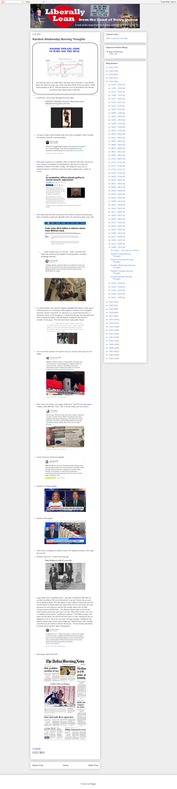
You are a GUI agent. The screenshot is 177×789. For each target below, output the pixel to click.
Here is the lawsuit (62, 626)
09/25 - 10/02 (117, 131)
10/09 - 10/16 (117, 124)
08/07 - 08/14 (117, 155)
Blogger (93, 784)
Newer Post (37, 765)
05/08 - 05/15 (117, 201)
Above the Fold (51, 654)
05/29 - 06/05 (117, 191)
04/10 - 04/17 (117, 215)
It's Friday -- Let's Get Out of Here (125, 250)
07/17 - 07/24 (117, 166)
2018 (111, 312)
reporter (61, 457)
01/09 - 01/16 (117, 294)
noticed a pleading (67, 308)
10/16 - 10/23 (117, 120)
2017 (111, 316)
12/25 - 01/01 (117, 85)
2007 (111, 351)
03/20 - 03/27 (117, 226)
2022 (111, 81)
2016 (111, 319)
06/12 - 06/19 (117, 184)
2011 (111, 337)
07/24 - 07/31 (117, 162)
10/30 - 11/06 (117, 113)
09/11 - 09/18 (117, 138)
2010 (111, 341)
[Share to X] (38, 752)
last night (70, 98)
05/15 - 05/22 (117, 198)
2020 (111, 305)
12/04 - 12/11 (117, 95)
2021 (111, 302)
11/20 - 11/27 (116, 102)
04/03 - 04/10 (117, 219)
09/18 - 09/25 (117, 134)
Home (66, 765)
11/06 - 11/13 (116, 109)
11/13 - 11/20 (116, 106)
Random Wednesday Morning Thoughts (58, 39)
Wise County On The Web (117, 38)
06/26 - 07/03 (117, 176)
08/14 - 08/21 (117, 152)
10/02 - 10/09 (117, 127)
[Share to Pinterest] (43, 752)
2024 (111, 74)
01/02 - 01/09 (117, 297)
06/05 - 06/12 (117, 187)
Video (72, 252)
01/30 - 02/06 (117, 283)
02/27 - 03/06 (117, 237)
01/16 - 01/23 (117, 290)
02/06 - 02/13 (117, 247)
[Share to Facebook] (41, 752)
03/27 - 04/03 (117, 222)
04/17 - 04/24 (117, 212)
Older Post (93, 765)
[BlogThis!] (36, 752)
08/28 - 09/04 (117, 145)
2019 (111, 309)
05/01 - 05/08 (117, 205)
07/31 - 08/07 (117, 159)
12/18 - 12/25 (117, 88)
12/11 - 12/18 (117, 92)
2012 (111, 334)
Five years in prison (44, 162)
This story (40, 215)
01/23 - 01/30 (117, 287)
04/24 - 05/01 (117, 208)
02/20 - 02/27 (117, 240)
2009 (111, 344)
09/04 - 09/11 (117, 141)
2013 (111, 330)
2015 (111, 323)
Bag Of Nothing (116, 52)
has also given (86, 404)
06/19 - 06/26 (117, 180)
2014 (111, 327)
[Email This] (33, 752)
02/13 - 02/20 (117, 244)
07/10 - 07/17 (117, 169)
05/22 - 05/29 (117, 194)
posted (42, 137)
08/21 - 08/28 (117, 148)
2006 (111, 355)
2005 (111, 358)
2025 (111, 71)
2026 (111, 67)
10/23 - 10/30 (117, 116)
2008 (111, 348)
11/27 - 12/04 (117, 99)
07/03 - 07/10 (117, 173)
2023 (111, 78)
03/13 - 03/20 (117, 229)
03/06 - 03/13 (117, 233)
